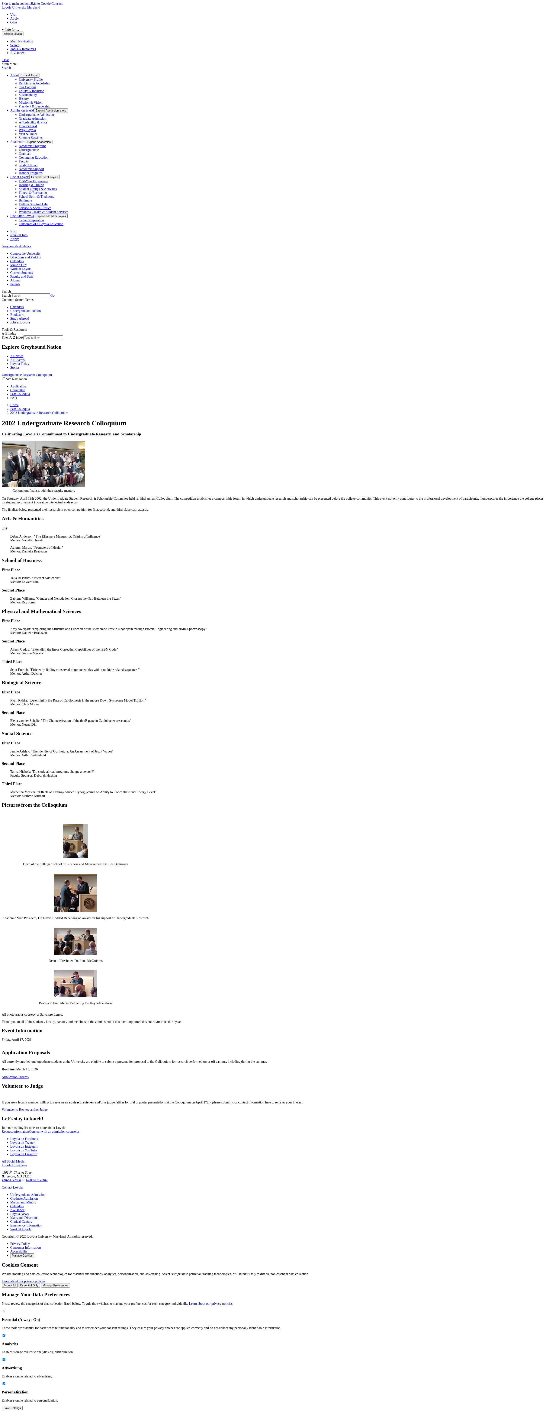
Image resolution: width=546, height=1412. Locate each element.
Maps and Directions (24, 1217)
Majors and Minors (23, 1202)
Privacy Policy (20, 1243)
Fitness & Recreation (33, 192)
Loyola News (19, 1214)
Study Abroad (28, 165)
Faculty (24, 161)
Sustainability (28, 95)
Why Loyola (27, 130)
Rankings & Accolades (34, 83)
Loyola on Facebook (24, 1139)
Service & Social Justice (35, 208)
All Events (17, 360)
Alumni (15, 280)
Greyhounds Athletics (16, 246)
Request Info (19, 235)
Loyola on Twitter (22, 1142)
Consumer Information (25, 1247)
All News (16, 356)
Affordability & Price (33, 122)
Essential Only (29, 1285)
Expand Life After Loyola (51, 216)
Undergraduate (29, 150)
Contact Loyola (12, 1187)
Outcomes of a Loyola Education (41, 224)
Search (6, 68)
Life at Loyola (19, 177)
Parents (15, 284)
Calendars (17, 261)
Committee (17, 390)
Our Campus (27, 87)
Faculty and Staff (21, 276)
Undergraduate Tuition (25, 311)
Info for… (12, 29)
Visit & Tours (28, 134)
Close (5, 60)
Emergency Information (26, 1225)
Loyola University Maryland (21, 7)
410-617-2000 (11, 1180)
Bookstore (17, 314)
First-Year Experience (33, 181)
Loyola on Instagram (24, 1146)
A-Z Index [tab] (17, 53)
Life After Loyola (22, 216)
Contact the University (25, 253)
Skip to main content (15, 3)
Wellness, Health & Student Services (43, 212)
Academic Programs (32, 146)
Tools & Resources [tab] (23, 49)
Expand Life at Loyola (44, 177)
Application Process (15, 1077)
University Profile (31, 79)
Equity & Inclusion (31, 91)
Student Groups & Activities (38, 189)
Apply (14, 18)
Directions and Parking (25, 257)
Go (52, 295)
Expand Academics (39, 142)
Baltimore (25, 200)
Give (13, 22)
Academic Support (31, 169)
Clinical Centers (21, 1221)
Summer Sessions (30, 137)
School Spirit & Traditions (36, 196)
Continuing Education (33, 157)
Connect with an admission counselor (54, 1131)
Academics (17, 142)
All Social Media (13, 1161)
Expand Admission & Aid (51, 110)
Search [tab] (14, 45)
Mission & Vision (30, 102)
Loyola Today (19, 363)
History (24, 98)
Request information (15, 1131)
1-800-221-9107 (37, 1180)
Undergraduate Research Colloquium (27, 375)
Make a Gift (18, 265)
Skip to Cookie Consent (46, 3)
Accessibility (19, 1251)
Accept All (9, 1285)
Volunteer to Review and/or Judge (25, 1109)
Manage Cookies (22, 1255)
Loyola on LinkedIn (23, 1154)
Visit (13, 14)
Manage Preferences (55, 1285)
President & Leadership (34, 106)
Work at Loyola (20, 269)
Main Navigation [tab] (21, 41)
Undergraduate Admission (36, 114)
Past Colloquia (20, 394)
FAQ (13, 398)
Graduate (25, 153)
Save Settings (12, 1408)
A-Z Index (17, 1210)
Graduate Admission (32, 118)
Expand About (29, 75)
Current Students (21, 272)
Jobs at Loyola (20, 322)
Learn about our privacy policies (23, 1281)
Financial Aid (28, 126)
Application (18, 386)
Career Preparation (31, 220)
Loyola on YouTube (23, 1150)
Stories (14, 367)
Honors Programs (30, 173)
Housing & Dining (31, 185)
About (14, 75)
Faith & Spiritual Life (33, 204)
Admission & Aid (22, 110)
